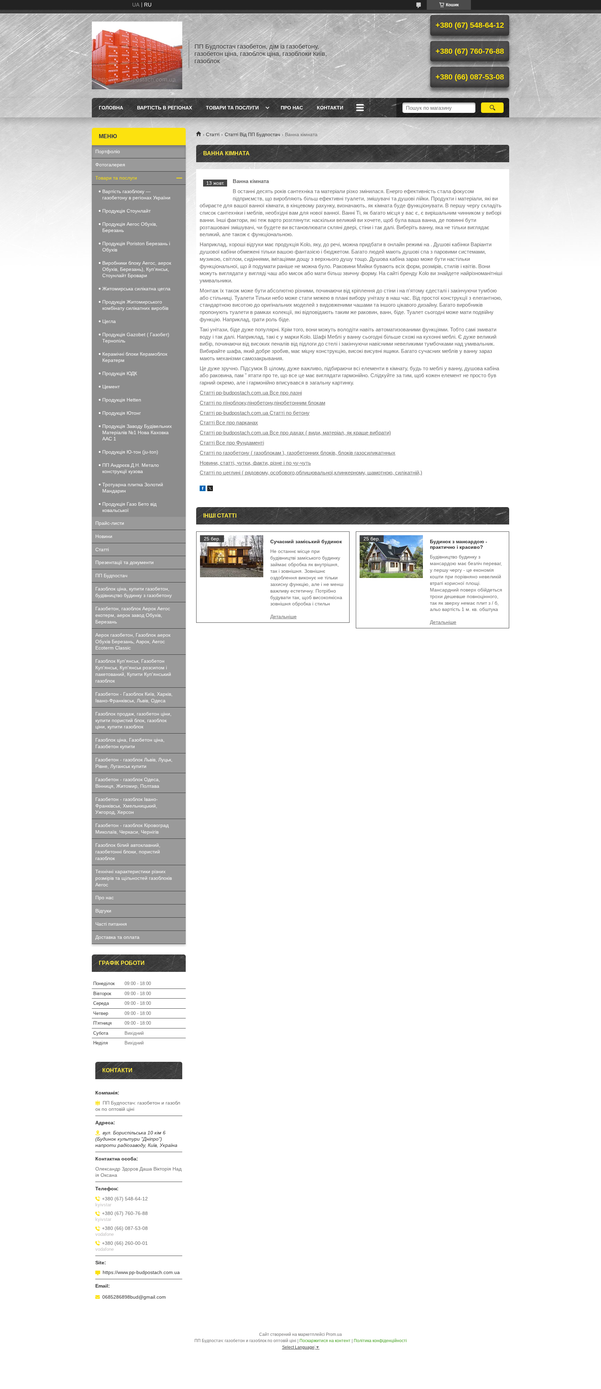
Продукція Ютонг (121, 413)
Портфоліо (107, 151)
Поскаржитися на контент (325, 1340)
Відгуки (103, 910)
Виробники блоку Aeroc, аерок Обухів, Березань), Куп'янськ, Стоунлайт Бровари (136, 269)
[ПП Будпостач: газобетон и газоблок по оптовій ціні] (137, 53)
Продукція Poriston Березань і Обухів (136, 247)
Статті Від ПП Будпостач (252, 134)
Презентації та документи (124, 562)
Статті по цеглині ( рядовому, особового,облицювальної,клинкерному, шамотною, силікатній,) (311, 473)
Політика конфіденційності (380, 1340)
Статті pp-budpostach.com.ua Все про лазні (251, 393)
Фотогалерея (110, 164)
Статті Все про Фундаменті (232, 443)
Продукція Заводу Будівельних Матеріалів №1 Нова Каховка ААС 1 (137, 432)
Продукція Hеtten (121, 400)
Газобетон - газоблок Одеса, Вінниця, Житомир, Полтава (127, 783)
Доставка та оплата (117, 937)
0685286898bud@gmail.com (134, 1297)
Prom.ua (334, 1334)
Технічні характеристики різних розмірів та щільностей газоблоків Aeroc (133, 878)
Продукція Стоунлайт (126, 211)
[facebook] (203, 489)
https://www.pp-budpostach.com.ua (141, 1272)
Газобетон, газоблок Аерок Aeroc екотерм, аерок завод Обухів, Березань (132, 615)
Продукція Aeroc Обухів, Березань (129, 227)
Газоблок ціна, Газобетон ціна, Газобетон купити (130, 743)
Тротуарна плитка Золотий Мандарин (132, 488)
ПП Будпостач (111, 575)
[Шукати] (492, 107)
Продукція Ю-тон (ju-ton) (130, 452)
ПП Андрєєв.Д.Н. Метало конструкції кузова (130, 468)
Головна (111, 107)
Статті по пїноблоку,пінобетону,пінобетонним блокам (262, 403)
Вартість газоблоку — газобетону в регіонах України (136, 194)
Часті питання (111, 924)
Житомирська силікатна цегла (136, 288)
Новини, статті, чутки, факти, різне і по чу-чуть (255, 463)
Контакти (330, 107)
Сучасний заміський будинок (306, 541)
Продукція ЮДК (119, 373)
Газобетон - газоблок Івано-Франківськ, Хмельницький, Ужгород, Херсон (126, 805)
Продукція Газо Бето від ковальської (129, 507)
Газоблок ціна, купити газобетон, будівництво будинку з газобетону (133, 592)
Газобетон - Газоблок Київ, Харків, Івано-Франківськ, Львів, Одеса (134, 697)
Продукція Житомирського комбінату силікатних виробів (135, 305)
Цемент (111, 386)
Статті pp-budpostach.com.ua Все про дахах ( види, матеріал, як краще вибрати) (295, 433)
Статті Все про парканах (229, 422)
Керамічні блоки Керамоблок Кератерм (134, 357)
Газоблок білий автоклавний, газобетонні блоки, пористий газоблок (127, 851)
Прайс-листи (109, 523)
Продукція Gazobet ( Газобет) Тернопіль (135, 338)
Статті (212, 134)
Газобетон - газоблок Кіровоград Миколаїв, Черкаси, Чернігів (132, 828)
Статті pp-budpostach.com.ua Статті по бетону (255, 413)
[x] (210, 489)
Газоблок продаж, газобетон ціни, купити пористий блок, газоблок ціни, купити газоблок (133, 720)
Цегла (109, 321)
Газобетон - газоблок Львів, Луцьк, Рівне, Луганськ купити (134, 763)
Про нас (292, 107)
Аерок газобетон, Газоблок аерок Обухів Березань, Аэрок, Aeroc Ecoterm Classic (132, 641)
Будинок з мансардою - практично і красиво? (458, 544)
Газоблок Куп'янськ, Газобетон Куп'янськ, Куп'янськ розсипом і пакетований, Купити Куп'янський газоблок (133, 671)
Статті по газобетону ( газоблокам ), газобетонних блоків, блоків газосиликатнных (297, 453)
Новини (103, 536)
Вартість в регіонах (164, 107)
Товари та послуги (232, 107)
